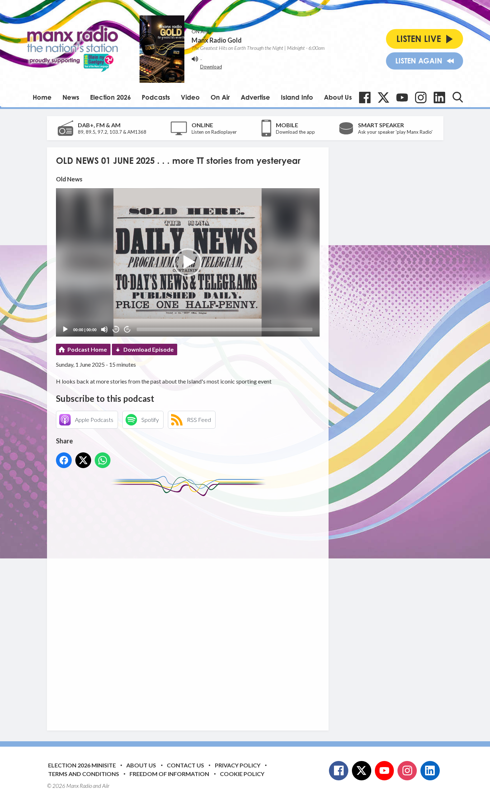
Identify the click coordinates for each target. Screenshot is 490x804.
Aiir (105, 785)
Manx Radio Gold (217, 40)
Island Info (297, 97)
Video (190, 97)
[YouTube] (402, 97)
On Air (220, 97)
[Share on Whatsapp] (102, 460)
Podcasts (156, 97)
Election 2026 (110, 97)
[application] (188, 262)
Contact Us (185, 765)
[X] (383, 97)
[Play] (65, 329)
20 (115, 329)
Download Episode (148, 349)
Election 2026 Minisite (82, 765)
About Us (338, 97)
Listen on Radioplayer (214, 132)
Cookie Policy (242, 773)
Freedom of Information (169, 773)
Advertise (255, 97)
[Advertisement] (190, 608)
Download (211, 67)
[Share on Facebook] (64, 460)
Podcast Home (87, 349)
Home (42, 97)
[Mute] (104, 329)
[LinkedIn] (439, 97)
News (70, 97)
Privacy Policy (237, 765)
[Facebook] (365, 97)
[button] (187, 262)
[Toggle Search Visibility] (457, 97)
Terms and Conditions (83, 773)
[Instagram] (421, 97)
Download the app (295, 132)
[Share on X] (83, 460)
